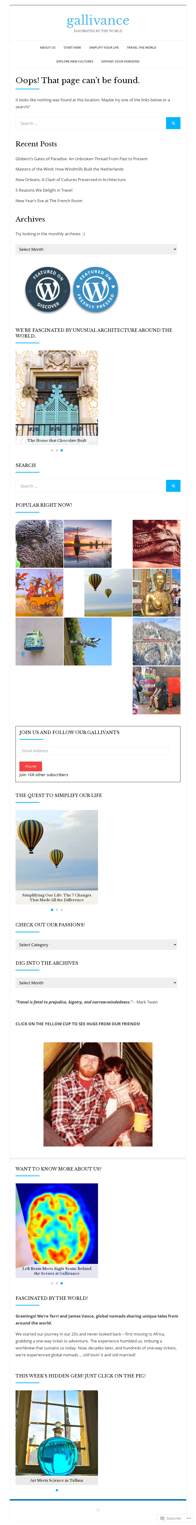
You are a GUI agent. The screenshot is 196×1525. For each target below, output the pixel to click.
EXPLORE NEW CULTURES (74, 61)
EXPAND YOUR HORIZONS (120, 61)
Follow (30, 766)
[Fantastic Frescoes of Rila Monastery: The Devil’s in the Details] (39, 593)
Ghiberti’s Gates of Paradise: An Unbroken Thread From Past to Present (82, 158)
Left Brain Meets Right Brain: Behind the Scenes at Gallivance (56, 1271)
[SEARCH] (173, 123)
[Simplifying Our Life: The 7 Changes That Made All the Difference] (108, 593)
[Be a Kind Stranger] (156, 690)
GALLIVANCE (98, 20)
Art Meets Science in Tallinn (56, 1480)
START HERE (72, 47)
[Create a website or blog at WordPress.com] (98, 1510)
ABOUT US (47, 47)
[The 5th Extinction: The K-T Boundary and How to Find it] (156, 544)
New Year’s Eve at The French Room (49, 200)
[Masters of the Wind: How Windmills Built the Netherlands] (88, 544)
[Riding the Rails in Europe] (156, 641)
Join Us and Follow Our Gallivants (69, 732)
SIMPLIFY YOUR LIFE (104, 47)
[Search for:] (91, 123)
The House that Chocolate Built (56, 440)
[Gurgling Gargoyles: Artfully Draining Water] (88, 641)
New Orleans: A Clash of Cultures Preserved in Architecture (71, 179)
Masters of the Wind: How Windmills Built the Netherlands (70, 169)
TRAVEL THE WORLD (141, 47)
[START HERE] (156, 593)
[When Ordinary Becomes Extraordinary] (39, 641)
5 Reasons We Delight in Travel (44, 190)
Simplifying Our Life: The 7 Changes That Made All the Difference (56, 897)
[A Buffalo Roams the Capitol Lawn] (39, 544)
